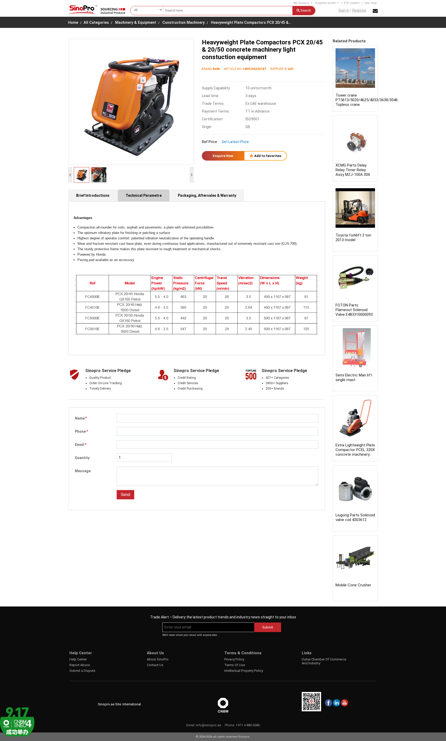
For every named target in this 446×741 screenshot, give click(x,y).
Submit (267, 627)
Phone (81, 431)
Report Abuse (79, 665)
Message (83, 471)
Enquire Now (223, 156)
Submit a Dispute (82, 671)
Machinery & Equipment (135, 22)
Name (81, 418)
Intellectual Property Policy (243, 671)
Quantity (82, 458)
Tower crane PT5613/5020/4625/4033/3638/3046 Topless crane (367, 100)
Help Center (78, 659)
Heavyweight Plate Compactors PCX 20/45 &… (251, 22)
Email (80, 445)
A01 (291, 69)
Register (359, 10)
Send (125, 494)
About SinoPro (158, 659)
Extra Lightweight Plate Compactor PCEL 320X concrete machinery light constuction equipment (355, 454)
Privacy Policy (234, 659)
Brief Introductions (92, 195)
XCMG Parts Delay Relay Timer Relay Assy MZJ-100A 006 (353, 170)
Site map (370, 3)
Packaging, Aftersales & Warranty (207, 195)
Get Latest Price (235, 142)
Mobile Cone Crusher (353, 585)
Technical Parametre (144, 195)
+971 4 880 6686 (248, 725)
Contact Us (155, 665)
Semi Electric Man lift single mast (354, 377)
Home (73, 22)
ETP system (352, 3)
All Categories (96, 22)
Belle (216, 69)
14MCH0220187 (254, 69)
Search (305, 10)
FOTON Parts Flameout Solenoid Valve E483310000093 (354, 310)
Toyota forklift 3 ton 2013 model (353, 237)
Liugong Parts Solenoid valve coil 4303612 (355, 517)
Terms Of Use (234, 665)
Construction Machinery (183, 22)
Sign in (343, 10)
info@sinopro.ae (208, 725)
